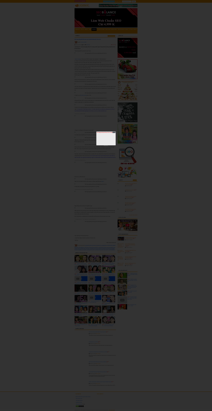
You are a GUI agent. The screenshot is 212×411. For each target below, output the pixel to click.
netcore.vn (107, 145)
